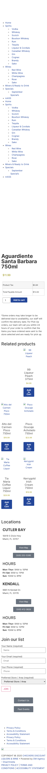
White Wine (17, 73)
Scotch (15, 35)
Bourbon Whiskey (20, 38)
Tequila (15, 44)
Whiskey (16, 32)
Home (8, 22)
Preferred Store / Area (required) (17, 678)
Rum (14, 41)
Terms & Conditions (16, 731)
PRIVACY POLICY (9, 765)
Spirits (8, 26)
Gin (13, 54)
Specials (9, 88)
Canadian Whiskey (21, 51)
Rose (14, 79)
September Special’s (16, 93)
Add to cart (19, 300)
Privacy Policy (13, 727)
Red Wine (16, 70)
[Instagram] (11, 719)
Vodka (15, 29)
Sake (14, 63)
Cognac (15, 57)
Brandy (15, 60)
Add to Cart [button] (29, 392)
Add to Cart (6, 504)
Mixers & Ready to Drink (17, 85)
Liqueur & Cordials (21, 48)
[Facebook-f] (4, 719)
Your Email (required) (11, 656)
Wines (8, 66)
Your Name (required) (12, 646)
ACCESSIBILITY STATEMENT (30, 768)
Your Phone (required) (12, 667)
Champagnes (18, 76)
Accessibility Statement (18, 734)
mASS (8, 98)
